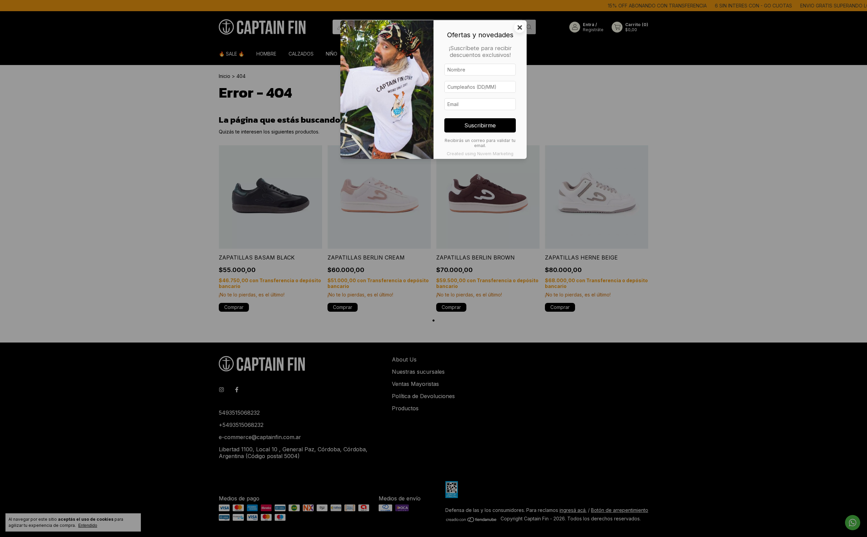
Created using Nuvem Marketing (480, 153)
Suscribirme (480, 125)
